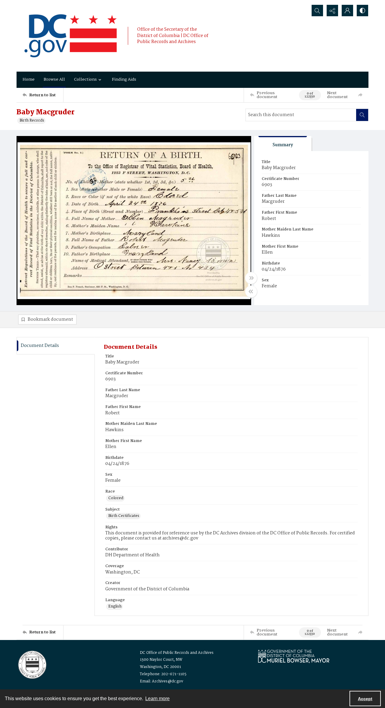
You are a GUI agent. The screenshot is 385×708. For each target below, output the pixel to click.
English (115, 607)
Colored (115, 498)
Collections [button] (85, 79)
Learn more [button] (157, 698)
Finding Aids (124, 79)
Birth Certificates (123, 516)
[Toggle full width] (251, 278)
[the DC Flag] (71, 36)
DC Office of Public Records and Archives (177, 653)
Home (29, 79)
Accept (365, 698)
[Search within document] (362, 115)
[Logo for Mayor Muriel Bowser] (293, 656)
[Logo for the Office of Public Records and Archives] (32, 664)
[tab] (282, 143)
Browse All (54, 79)
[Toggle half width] (251, 292)
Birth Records (32, 121)
